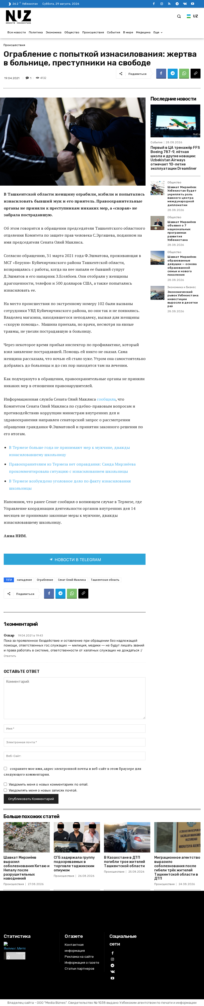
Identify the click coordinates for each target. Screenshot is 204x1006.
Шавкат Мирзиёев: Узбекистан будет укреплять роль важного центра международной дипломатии (182, 196)
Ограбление (45, 580)
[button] (179, 16)
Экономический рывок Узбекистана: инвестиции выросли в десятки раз (183, 299)
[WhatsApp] (184, 74)
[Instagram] (161, 4)
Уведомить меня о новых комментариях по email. (48, 784)
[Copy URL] (196, 74)
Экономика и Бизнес (181, 287)
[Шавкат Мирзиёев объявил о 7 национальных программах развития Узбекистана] (157, 223)
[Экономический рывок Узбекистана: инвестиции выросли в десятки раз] (157, 293)
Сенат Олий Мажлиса (72, 580)
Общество (174, 182)
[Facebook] (154, 4)
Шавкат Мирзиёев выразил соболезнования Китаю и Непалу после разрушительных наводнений (26, 868)
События (156, 142)
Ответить (10, 656)
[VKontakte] (185, 4)
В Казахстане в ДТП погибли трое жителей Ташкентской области (124, 861)
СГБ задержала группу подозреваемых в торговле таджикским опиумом (74, 863)
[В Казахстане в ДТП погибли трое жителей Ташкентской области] (127, 837)
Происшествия (14, 45)
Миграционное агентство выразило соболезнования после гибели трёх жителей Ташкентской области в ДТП (177, 868)
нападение (24, 580)
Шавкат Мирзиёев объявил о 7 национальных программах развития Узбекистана (181, 231)
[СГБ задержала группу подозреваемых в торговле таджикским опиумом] (77, 837)
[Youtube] (193, 4)
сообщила (106, 399)
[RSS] (169, 4)
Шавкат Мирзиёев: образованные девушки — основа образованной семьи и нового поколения (182, 265)
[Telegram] (177, 4)
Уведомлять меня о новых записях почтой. (43, 790)
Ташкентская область (105, 580)
